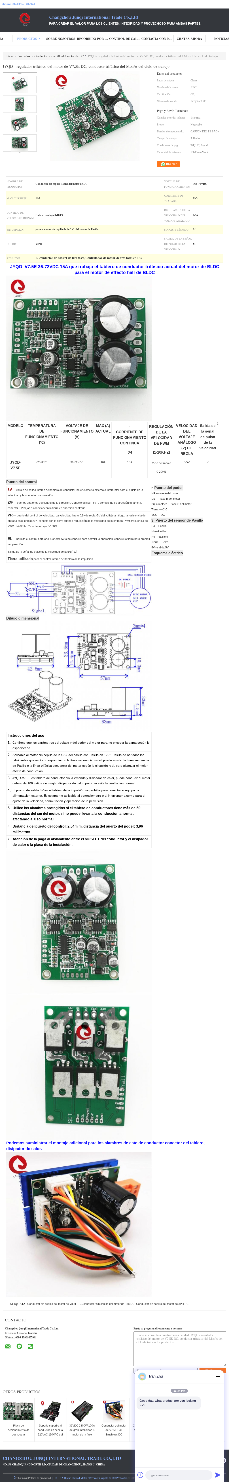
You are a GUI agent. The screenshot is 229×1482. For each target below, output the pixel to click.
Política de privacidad (39, 1478)
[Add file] (140, 1475)
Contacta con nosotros (157, 38)
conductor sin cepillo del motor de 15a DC (108, 1304)
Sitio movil (22, 1478)
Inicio (9, 56)
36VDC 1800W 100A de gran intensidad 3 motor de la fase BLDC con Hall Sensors (82, 1434)
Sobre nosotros (60, 38)
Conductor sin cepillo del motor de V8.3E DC (54, 1304)
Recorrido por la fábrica (93, 38)
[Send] (217, 1475)
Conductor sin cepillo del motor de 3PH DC (162, 1304)
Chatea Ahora (189, 38)
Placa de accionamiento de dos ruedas (19, 1430)
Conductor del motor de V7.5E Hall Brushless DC (114, 1430)
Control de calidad (125, 38)
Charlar (171, 164)
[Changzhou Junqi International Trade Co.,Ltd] (24, 19)
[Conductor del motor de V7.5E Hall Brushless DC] (113, 1411)
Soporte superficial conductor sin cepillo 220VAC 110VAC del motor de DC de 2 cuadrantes (50, 1434)
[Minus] (218, 1376)
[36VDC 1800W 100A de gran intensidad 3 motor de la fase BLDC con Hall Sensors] (82, 1411)
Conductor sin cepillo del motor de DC (59, 56)
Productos (27, 38)
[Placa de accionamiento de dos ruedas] (18, 1411)
